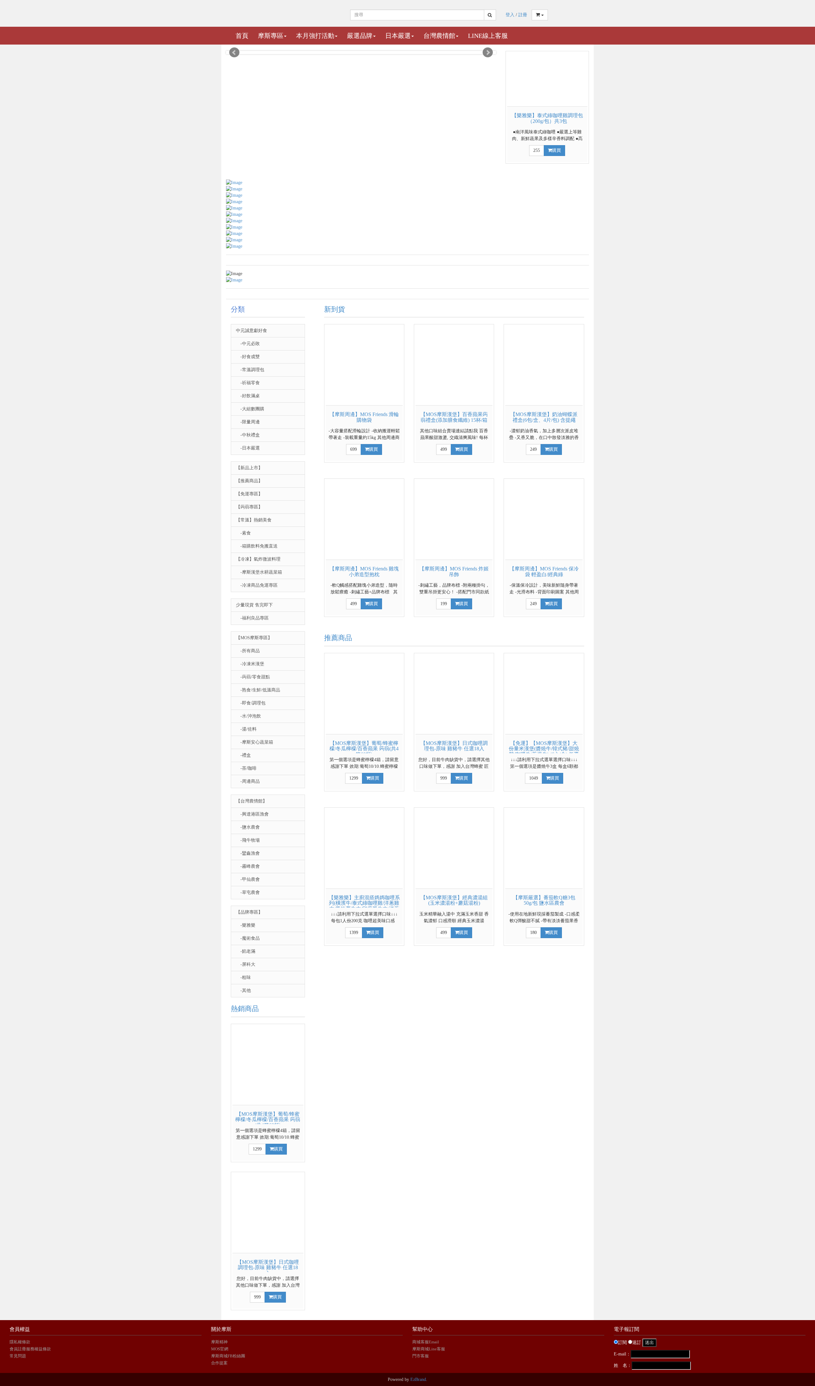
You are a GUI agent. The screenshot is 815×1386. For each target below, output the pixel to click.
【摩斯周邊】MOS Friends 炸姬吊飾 (454, 571)
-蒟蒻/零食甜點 (253, 677)
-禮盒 (243, 755)
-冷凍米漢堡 (250, 663)
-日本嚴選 (248, 448)
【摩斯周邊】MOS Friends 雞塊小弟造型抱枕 (364, 571)
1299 (257, 1149)
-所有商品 (248, 650)
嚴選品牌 (359, 35)
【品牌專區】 (249, 912)
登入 (510, 14)
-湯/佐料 (246, 729)
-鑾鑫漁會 (248, 853)
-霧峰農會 (248, 866)
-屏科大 (245, 964)
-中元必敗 (248, 343)
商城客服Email (426, 1342)
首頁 (242, 35)
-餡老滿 (245, 951)
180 (533, 932)
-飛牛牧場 (248, 840)
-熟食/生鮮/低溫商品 (258, 690)
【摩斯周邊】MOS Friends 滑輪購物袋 (364, 417)
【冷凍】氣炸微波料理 (258, 559)
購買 (556, 150)
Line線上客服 (488, 35)
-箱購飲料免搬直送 (257, 546)
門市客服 (420, 1356)
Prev (234, 52)
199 (443, 603)
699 (353, 449)
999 (257, 1297)
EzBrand (418, 1379)
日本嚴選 (398, 35)
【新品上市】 (249, 467)
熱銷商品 (245, 1009)
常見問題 (18, 1356)
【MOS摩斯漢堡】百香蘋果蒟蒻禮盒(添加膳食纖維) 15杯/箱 (454, 417)
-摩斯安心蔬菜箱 (254, 742)
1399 (353, 932)
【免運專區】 (249, 493)
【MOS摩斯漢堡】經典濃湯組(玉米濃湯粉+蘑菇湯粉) (454, 900)
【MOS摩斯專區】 (254, 637)
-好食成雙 (248, 356)
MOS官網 (219, 1349)
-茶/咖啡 (246, 768)
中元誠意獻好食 (251, 330)
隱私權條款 (20, 1342)
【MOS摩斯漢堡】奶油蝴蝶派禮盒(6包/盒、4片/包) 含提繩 (544, 417)
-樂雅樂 (245, 925)
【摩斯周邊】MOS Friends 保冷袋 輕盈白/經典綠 (544, 571)
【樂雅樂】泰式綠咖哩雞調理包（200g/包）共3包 (547, 118)
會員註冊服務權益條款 (30, 1349)
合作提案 (219, 1363)
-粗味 (243, 977)
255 (536, 150)
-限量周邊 (248, 422)
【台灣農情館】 (251, 801)
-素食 (243, 533)
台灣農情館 (439, 35)
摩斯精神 (219, 1342)
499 (443, 449)
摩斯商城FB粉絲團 (228, 1356)
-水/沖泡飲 (248, 716)
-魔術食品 (248, 938)
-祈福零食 (248, 382)
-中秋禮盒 (248, 435)
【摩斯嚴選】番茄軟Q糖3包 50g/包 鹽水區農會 (544, 900)
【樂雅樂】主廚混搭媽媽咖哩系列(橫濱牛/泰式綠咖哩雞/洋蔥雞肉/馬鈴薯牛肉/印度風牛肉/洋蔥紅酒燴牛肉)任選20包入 (364, 906)
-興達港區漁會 (252, 814)
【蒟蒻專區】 (249, 507)
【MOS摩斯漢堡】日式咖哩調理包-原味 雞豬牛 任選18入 (268, 1267)
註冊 (522, 14)
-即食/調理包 (251, 703)
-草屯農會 (248, 892)
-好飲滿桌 (248, 395)
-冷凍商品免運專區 (257, 585)
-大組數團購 (250, 409)
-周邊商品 (248, 781)
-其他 (243, 990)
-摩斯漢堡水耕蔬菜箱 (259, 572)
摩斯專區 (270, 35)
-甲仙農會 (248, 879)
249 (533, 449)
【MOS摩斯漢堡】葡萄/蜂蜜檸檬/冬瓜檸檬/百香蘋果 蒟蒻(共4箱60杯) (267, 1119)
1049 (533, 778)
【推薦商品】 (249, 480)
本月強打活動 (315, 35)
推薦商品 (338, 638)
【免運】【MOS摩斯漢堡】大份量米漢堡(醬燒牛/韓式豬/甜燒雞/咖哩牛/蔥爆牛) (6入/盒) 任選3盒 (544, 751)
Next (488, 52)
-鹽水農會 (248, 827)
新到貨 (334, 309)
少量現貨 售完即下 (254, 605)
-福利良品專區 (252, 618)
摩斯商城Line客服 (428, 1349)
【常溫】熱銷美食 (254, 520)
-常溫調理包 (250, 369)
